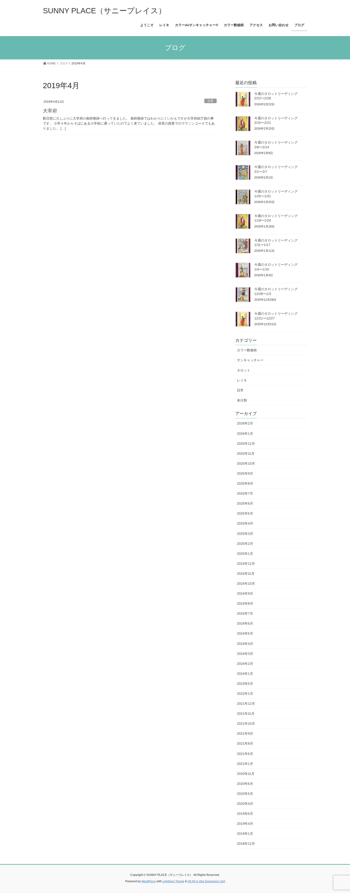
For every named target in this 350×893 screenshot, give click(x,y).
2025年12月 (246, 443)
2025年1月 (245, 553)
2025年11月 (246, 453)
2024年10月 (246, 583)
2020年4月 (245, 804)
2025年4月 (245, 523)
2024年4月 (245, 644)
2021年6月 (245, 754)
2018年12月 (246, 843)
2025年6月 (245, 503)
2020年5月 (245, 794)
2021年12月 (246, 703)
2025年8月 (245, 483)
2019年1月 (245, 833)
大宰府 (50, 110)
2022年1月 (245, 693)
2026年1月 (245, 433)
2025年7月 (245, 493)
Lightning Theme (173, 881)
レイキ (242, 380)
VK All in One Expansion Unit (206, 881)
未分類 (242, 400)
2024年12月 (246, 563)
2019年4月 (245, 823)
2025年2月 (245, 543)
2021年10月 (246, 723)
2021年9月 (245, 733)
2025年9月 (245, 473)
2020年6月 (245, 784)
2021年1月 (245, 764)
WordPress (148, 881)
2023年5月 (245, 683)
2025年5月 (245, 513)
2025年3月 (245, 534)
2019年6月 (245, 814)
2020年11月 (246, 774)
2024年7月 (245, 613)
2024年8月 (245, 603)
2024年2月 (245, 664)
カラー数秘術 (247, 350)
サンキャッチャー (250, 360)
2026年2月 (245, 423)
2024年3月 (245, 654)
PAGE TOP (337, 862)
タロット (243, 370)
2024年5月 (245, 633)
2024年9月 (245, 593)
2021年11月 (246, 713)
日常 (210, 101)
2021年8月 (245, 743)
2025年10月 (246, 463)
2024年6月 (245, 623)
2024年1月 (245, 674)
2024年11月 (246, 573)
